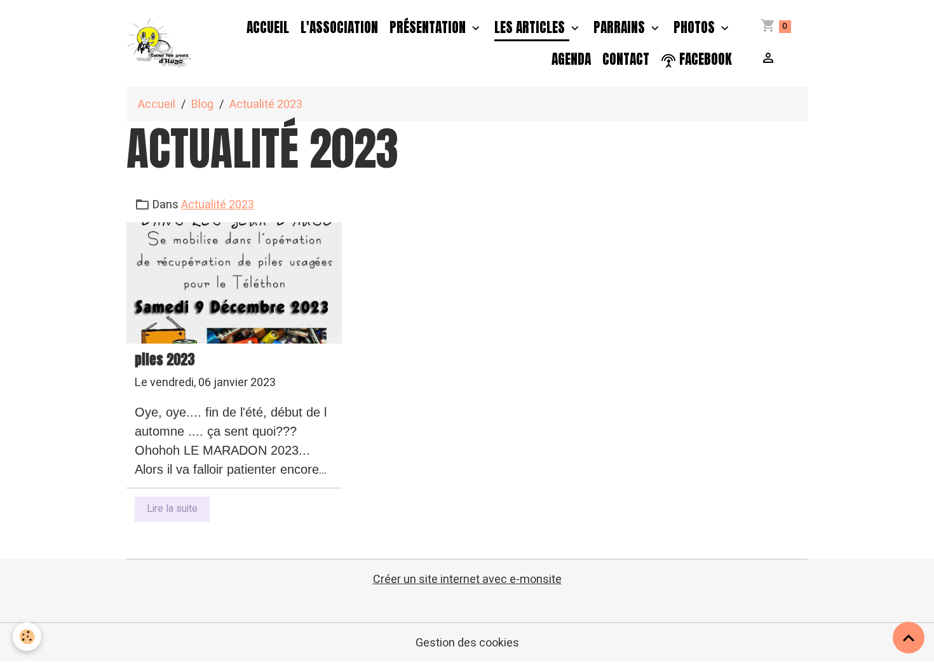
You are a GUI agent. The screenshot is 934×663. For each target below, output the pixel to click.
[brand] (160, 43)
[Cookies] (27, 636)
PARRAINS (620, 27)
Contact (625, 59)
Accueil (268, 27)
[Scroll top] (908, 637)
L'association (339, 27)
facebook (704, 59)
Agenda (571, 59)
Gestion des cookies (467, 643)
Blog (202, 104)
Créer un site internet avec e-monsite (467, 579)
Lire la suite (172, 508)
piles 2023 (164, 360)
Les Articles (531, 27)
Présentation (429, 27)
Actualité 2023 (217, 204)
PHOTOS (695, 27)
